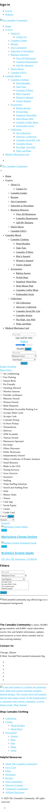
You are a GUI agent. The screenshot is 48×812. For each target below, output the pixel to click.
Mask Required (10, 405)
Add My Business (24, 65)
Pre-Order (8, 445)
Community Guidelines (16, 788)
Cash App (8, 501)
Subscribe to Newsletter (22, 51)
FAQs (8, 771)
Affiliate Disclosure (14, 792)
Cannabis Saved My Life (28, 140)
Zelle (5, 491)
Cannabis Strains (24, 143)
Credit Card (9, 512)
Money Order (9, 494)
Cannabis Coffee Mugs (27, 122)
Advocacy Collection (26, 136)
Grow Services (10, 473)
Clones (6, 509)
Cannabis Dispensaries (27, 62)
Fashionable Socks (25, 126)
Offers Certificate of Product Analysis (21, 459)
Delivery (7, 430)
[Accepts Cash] (15, 582)
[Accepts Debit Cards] (15, 584)
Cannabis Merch (13, 76)
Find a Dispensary (14, 781)
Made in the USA (11, 466)
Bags (13, 739)
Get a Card (10, 767)
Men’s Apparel (23, 94)
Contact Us (21, 37)
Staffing (7, 480)
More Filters (6, 370)
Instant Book (9, 380)
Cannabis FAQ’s (19, 72)
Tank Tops (21, 86)
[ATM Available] (15, 589)
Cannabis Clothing (20, 79)
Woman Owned (10, 402)
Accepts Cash (9, 416)
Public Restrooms (11, 452)
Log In (8, 10)
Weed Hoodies (23, 83)
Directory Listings (14, 785)
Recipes (14, 44)
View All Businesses (26, 58)
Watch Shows (17, 69)
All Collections (23, 133)
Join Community (19, 47)
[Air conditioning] (15, 586)
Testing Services (11, 469)
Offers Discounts (11, 448)
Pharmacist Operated (13, 441)
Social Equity (9, 505)
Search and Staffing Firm (15, 487)
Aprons (14, 736)
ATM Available (10, 434)
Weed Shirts (16, 729)
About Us (15, 33)
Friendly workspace (12, 395)
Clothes (9, 722)
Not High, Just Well (25, 147)
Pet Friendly (9, 384)
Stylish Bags (22, 111)
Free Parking (9, 377)
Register (9, 14)
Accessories (16, 104)
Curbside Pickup (11, 420)
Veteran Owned (10, 437)
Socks (13, 750)
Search (24, 363)
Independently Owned (14, 455)
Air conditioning (11, 373)
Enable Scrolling (8, 366)
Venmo (6, 498)
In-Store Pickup (11, 423)
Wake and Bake (23, 151)
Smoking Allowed (12, 388)
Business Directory (20, 54)
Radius (24, 341)
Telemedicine (9, 427)
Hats (13, 743)
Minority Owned (11, 398)
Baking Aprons (23, 108)
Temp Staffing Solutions (15, 484)
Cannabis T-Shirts (24, 90)
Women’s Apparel (24, 97)
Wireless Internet (11, 391)
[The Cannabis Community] (14, 20)
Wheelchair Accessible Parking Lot (20, 409)
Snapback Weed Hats (26, 115)
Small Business (10, 462)
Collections (16, 129)
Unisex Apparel (23, 101)
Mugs (13, 747)
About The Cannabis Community (21, 764)
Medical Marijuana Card (17, 154)
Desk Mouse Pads (24, 118)
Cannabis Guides (19, 40)
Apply (28, 349)
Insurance (8, 477)
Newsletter (10, 774)
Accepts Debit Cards (13, 412)
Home (8, 26)
